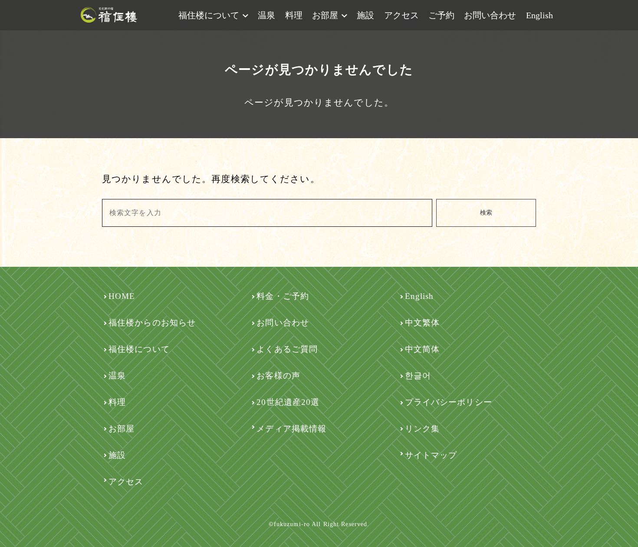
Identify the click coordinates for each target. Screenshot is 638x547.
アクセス (401, 15)
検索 (486, 212)
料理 (294, 15)
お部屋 (325, 15)
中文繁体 (422, 322)
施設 (365, 15)
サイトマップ (431, 455)
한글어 (418, 375)
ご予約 (441, 15)
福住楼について (208, 15)
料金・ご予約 (283, 296)
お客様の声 (278, 375)
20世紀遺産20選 (288, 402)
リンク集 (422, 428)
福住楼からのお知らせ (152, 322)
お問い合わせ (490, 15)
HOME (122, 296)
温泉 (266, 15)
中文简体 (422, 349)
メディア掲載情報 (291, 428)
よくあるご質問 (287, 349)
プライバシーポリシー (448, 402)
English (539, 15)
